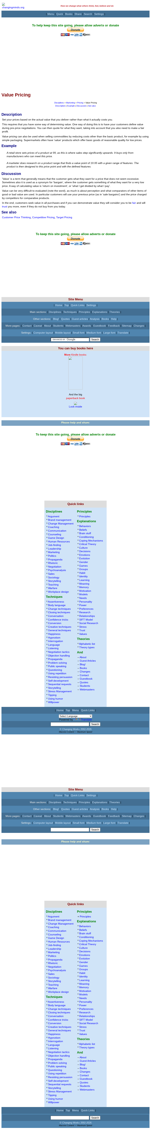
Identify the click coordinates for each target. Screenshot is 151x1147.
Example (71, 106)
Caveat (38, 325)
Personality (85, 601)
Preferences (86, 608)
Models (83, 594)
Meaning (84, 583)
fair (134, 202)
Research (84, 612)
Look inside (75, 406)
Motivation (85, 590)
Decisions (84, 551)
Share (78, 13)
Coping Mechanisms (91, 540)
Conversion (54, 623)
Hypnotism (54, 637)
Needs (83, 598)
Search (88, 13)
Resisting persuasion (60, 677)
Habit (82, 572)
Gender (83, 562)
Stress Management (60, 691)
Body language (57, 605)
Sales (51, 573)
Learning (84, 580)
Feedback (114, 325)
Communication (57, 530)
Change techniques (59, 608)
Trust (82, 630)
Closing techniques (59, 612)
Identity (83, 576)
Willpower (53, 702)
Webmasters (73, 325)
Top (66, 305)
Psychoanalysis (57, 570)
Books (68, 13)
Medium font (94, 332)
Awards (86, 325)
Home (58, 305)
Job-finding (54, 545)
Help (113, 318)
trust (4, 206)
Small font (78, 332)
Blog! (56, 318)
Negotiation (54, 566)
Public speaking (57, 666)
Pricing (80, 103)
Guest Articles (88, 660)
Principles (84, 311)
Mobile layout (63, 332)
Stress (83, 626)
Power (83, 605)
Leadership (54, 548)
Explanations (99, 311)
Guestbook (99, 325)
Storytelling (54, 580)
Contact (26, 325)
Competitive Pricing (43, 217)
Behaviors (85, 526)
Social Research (88, 623)
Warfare (52, 588)
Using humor (55, 698)
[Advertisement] (75, 61)
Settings (99, 13)
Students (58, 325)
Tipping (52, 695)
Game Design (56, 537)
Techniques (70, 311)
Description (60, 106)
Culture (83, 547)
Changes (139, 325)
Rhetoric (53, 562)
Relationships (87, 615)
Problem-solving (57, 662)
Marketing (70, 103)
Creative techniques (59, 626)
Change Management (60, 523)
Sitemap (126, 325)
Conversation (56, 615)
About (47, 325)
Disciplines (59, 103)
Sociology (53, 577)
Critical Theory (87, 544)
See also (92, 106)
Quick (59, 13)
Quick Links (77, 305)
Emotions (84, 554)
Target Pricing (64, 217)
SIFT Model (86, 619)
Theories (114, 311)
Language (54, 644)
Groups (83, 569)
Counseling (54, 534)
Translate (122, 332)
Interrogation (55, 641)
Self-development (58, 680)
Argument (53, 516)
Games (83, 565)
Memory (84, 587)
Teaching (53, 584)
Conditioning (86, 536)
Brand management (59, 519)
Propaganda (55, 559)
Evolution (84, 558)
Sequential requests (59, 684)
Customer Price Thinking (16, 217)
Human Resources (59, 541)
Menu (51, 13)
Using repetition (57, 673)
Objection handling (59, 655)
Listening (53, 648)
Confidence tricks (58, 619)
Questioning (55, 669)
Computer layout (43, 332)
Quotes (65, 318)
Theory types (86, 647)
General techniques (59, 630)
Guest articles (80, 318)
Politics (52, 555)
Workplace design (58, 591)
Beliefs (83, 529)
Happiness (54, 633)
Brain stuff (85, 533)
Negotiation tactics (58, 651)
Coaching (53, 527)
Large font (109, 332)
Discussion (81, 106)
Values (83, 633)
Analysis (94, 318)
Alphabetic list (87, 643)
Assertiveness (56, 601)
